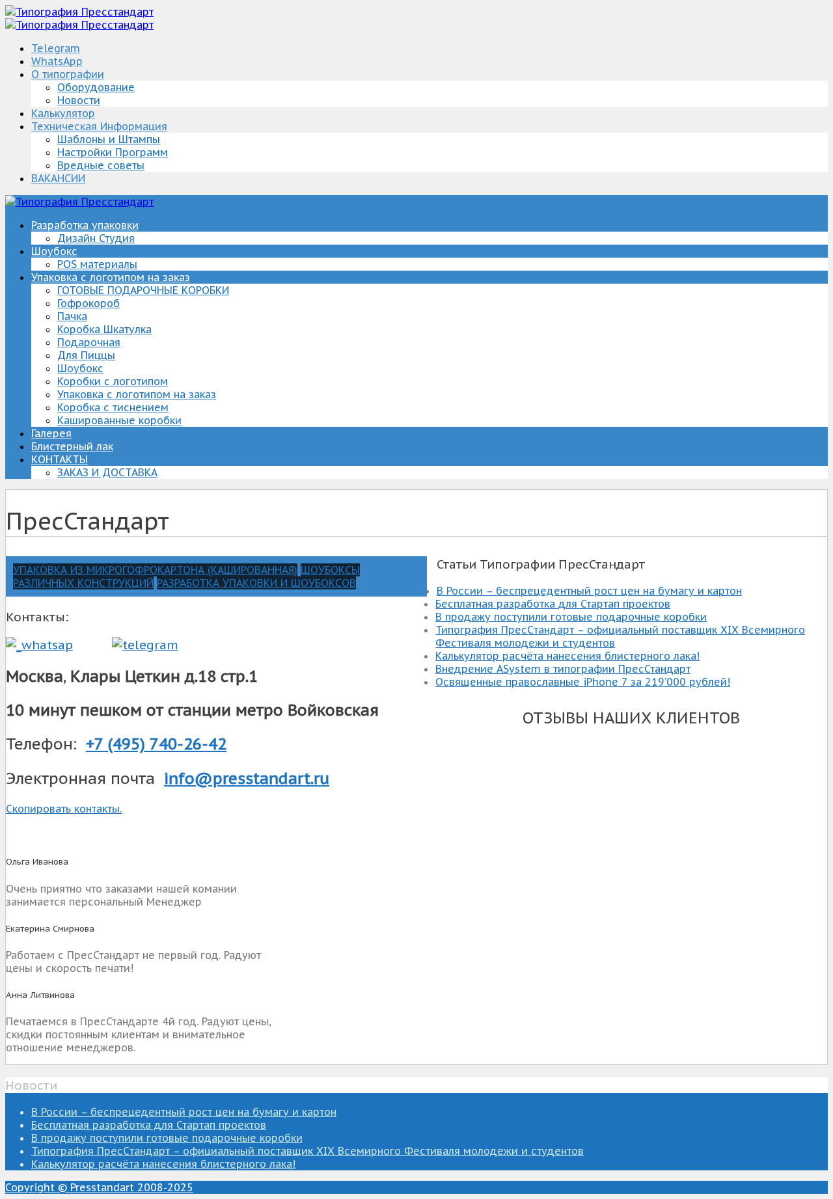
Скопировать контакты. (64, 808)
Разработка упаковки (85, 225)
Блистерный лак (72, 446)
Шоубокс (54, 251)
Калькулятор (63, 113)
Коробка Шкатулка (104, 329)
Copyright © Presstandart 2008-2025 (99, 1187)
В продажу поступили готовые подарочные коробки (571, 616)
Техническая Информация (99, 126)
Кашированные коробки (119, 420)
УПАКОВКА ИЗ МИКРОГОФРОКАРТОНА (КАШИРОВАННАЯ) (155, 569)
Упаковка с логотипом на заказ (110, 277)
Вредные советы (100, 165)
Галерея (51, 433)
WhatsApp (57, 61)
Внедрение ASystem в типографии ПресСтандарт (562, 668)
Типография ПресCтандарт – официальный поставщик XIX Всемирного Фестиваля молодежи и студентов (307, 1150)
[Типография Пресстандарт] (79, 11)
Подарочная (88, 342)
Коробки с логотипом (112, 381)
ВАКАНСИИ (58, 178)
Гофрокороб (88, 303)
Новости (78, 100)
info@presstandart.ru (246, 778)
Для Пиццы (86, 355)
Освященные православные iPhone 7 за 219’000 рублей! (582, 681)
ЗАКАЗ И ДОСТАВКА (107, 472)
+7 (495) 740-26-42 (156, 744)
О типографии (67, 74)
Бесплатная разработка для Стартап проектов (552, 603)
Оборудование (96, 87)
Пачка (72, 316)
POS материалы (97, 264)
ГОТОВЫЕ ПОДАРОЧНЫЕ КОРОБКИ (143, 290)
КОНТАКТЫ (59, 459)
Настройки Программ (112, 152)
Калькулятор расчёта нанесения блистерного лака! (567, 655)
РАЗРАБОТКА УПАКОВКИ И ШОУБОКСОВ (256, 582)
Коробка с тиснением (113, 407)
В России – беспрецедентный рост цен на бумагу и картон (589, 590)
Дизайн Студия (96, 238)
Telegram (55, 48)
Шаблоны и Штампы (108, 139)
